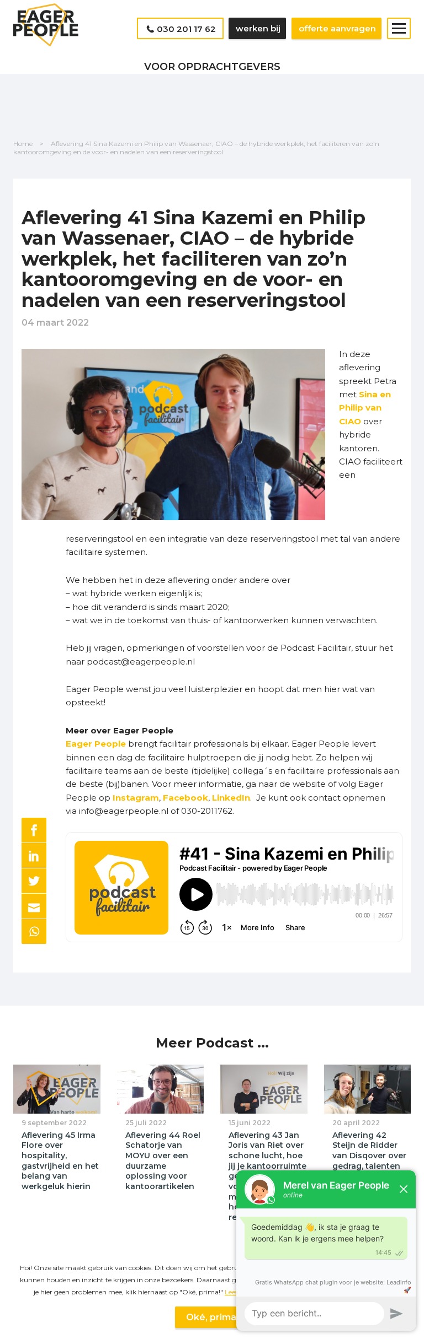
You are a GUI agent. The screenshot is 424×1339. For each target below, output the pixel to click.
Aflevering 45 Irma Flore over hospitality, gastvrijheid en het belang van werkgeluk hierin (60, 1160)
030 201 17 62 (186, 29)
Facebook (185, 797)
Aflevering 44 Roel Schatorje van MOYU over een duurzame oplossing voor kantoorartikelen (162, 1160)
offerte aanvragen (337, 28)
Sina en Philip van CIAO (365, 407)
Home (23, 143)
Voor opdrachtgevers (212, 67)
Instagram (136, 797)
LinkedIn (231, 797)
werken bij (258, 28)
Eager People (96, 743)
